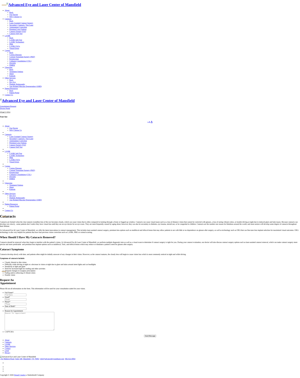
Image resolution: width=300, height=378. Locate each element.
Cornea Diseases (15, 55)
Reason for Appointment (14, 311)
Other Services (10, 78)
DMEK (12, 65)
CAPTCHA (9, 332)
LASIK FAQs (14, 46)
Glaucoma (8, 67)
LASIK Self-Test (15, 40)
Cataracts (8, 19)
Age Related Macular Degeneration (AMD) (25, 86)
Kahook (12, 76)
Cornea (7, 50)
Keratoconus (14, 59)
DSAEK (12, 63)
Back (11, 12)
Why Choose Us (15, 17)
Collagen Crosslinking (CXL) (20, 61)
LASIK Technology (16, 42)
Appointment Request (8, 106)
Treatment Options (16, 72)
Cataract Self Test (15, 34)
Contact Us (9, 95)
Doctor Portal (5, 108)
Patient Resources (11, 88)
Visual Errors (14, 48)
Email (7, 297)
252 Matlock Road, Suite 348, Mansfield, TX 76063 (19, 359)
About (7, 10)
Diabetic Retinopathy (17, 84)
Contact (7, 349)
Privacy (7, 353)
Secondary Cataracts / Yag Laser (21, 25)
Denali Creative (20, 375)
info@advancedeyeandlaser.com (52, 359)
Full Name (9, 293)
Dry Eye (12, 82)
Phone (7, 302)
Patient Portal (14, 93)
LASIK (7, 36)
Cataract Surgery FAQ (17, 31)
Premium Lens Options (17, 29)
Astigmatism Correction (18, 27)
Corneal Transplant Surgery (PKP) (22, 57)
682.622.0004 (5, 112)
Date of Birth (10, 306)
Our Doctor (13, 15)
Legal (7, 351)
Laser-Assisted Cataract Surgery (21, 23)
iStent (11, 74)
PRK (11, 44)
